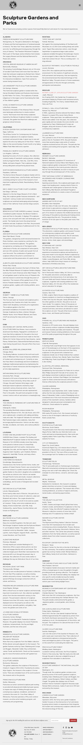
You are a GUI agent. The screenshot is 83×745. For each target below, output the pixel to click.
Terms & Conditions (67, 738)
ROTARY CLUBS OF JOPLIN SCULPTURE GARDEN (60, 93)
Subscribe (73, 720)
